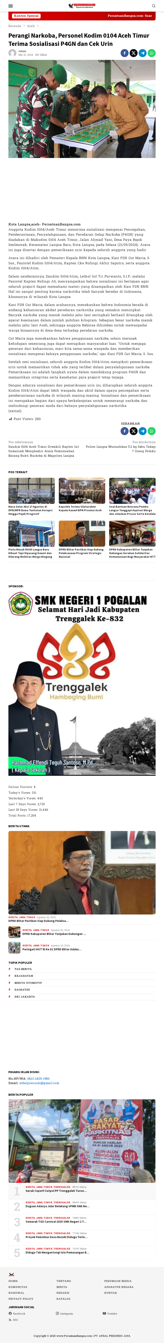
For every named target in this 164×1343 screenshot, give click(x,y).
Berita (13, 917)
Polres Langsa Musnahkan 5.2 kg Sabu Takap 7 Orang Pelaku (121, 447)
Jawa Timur (27, 917)
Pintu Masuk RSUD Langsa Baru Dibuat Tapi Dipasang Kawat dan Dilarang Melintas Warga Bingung (30, 553)
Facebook (19, 1313)
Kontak (110, 1293)
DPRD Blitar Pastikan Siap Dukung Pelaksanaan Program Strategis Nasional (81, 553)
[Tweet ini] (134, 53)
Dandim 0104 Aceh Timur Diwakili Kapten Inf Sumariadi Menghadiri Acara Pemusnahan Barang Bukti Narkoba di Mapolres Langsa (43, 449)
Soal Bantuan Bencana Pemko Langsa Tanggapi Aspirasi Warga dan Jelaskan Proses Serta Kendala (132, 510)
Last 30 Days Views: (23, 810)
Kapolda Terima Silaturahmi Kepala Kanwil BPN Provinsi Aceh (80, 508)
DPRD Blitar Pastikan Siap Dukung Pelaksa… (38, 921)
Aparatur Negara (119, 1287)
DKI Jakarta (24, 996)
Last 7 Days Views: (23, 804)
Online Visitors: (21, 787)
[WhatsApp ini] (152, 53)
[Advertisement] (82, 190)
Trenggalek (61, 1187)
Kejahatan (23, 976)
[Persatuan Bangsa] (81, 5)
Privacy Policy (20, 1299)
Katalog (63, 1299)
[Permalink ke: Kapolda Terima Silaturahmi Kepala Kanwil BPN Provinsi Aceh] (82, 491)
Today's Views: (20, 793)
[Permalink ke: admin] (12, 53)
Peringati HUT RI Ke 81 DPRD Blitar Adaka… (51, 949)
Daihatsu (22, 989)
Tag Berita (23, 969)
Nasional (16, 1293)
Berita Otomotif (28, 983)
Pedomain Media (118, 1281)
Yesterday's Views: (22, 798)
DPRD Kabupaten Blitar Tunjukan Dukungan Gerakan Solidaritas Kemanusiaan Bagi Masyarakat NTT (132, 553)
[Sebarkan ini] (125, 53)
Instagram (66, 1313)
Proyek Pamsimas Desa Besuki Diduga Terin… (57, 1237)
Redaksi (62, 1293)
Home (13, 1281)
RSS (15, 1320)
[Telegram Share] (143, 53)
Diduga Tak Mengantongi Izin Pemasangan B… (57, 1252)
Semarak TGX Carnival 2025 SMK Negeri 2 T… (56, 1221)
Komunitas (17, 1287)
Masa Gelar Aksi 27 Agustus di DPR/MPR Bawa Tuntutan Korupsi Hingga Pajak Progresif (30, 510)
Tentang (63, 1281)
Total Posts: (17, 815)
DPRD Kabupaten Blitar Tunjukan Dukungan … (54, 934)
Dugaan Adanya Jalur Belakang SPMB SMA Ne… (58, 1206)
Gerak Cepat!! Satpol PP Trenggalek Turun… (56, 1191)
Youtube (112, 1313)
